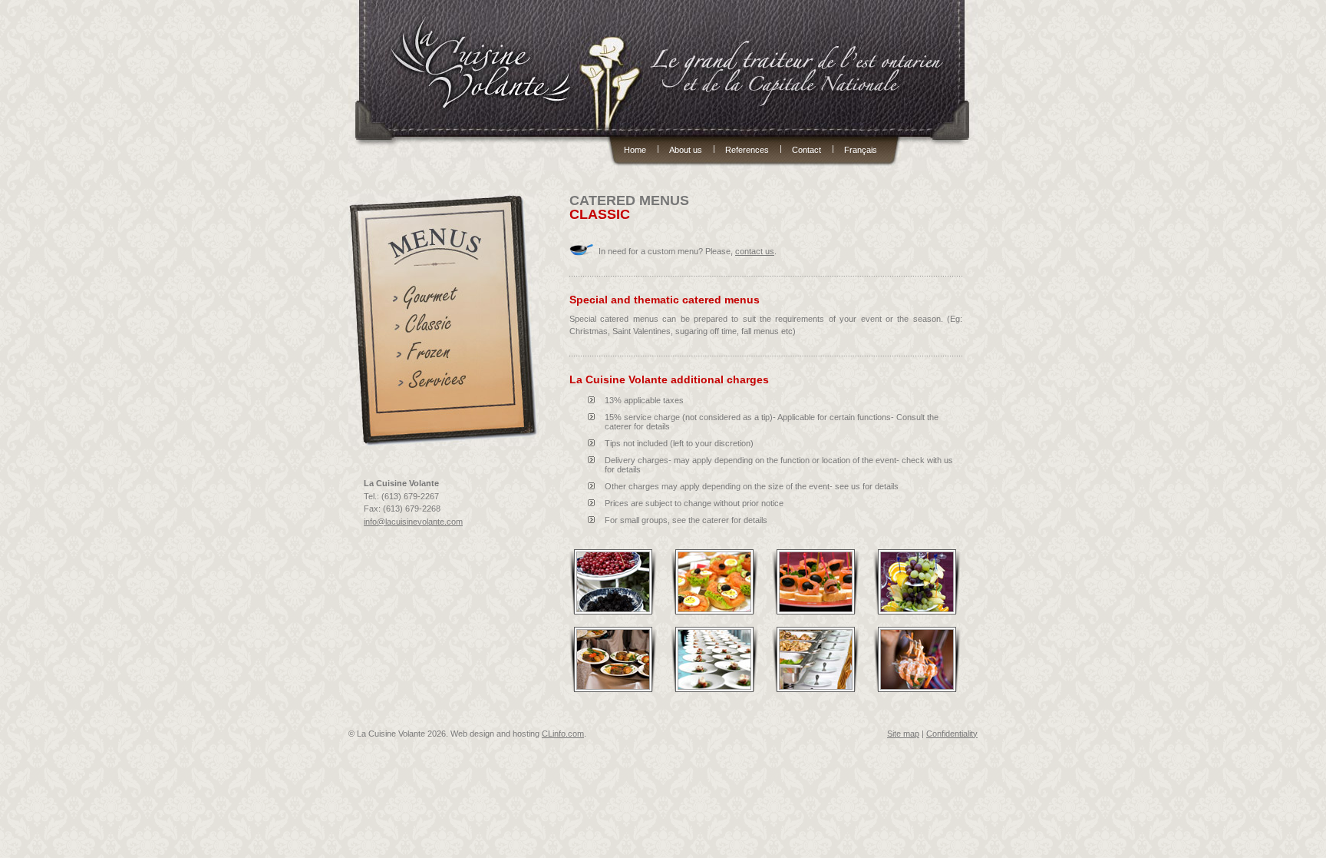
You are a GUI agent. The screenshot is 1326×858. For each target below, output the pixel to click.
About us (685, 149)
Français (860, 149)
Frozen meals (435, 354)
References (747, 149)
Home (635, 149)
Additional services (435, 383)
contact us (754, 251)
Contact (806, 149)
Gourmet (435, 297)
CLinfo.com (563, 733)
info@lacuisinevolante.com (413, 521)
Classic (435, 326)
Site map (903, 733)
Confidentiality (952, 733)
